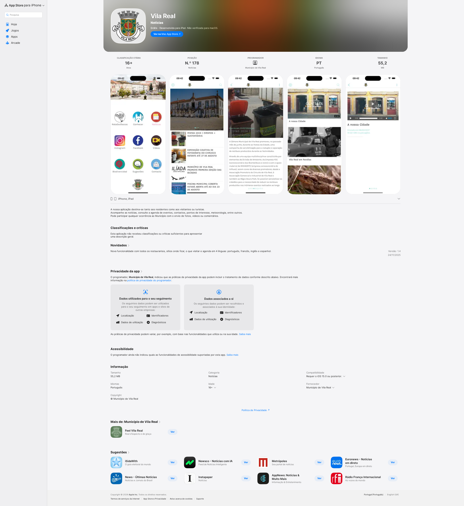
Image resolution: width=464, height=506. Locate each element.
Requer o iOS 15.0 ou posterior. (324, 376)
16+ (210, 387)
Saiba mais (245, 334)
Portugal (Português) (373, 495)
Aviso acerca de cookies (181, 499)
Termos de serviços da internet (125, 499)
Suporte (200, 499)
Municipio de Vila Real (318, 387)
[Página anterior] (106, 470)
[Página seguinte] (404, 470)
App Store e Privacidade (154, 499)
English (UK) (393, 495)
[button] (23, 24)
